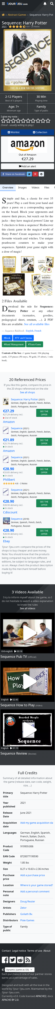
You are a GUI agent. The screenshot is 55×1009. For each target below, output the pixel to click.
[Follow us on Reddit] (20, 961)
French (38, 330)
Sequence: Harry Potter (24, 23)
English (29, 330)
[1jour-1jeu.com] (23, 3)
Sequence (16, 428)
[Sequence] (6, 432)
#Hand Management (14, 344)
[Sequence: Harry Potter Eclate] (46, 264)
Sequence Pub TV (13, 656)
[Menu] (3, 3)
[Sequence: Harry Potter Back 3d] (9, 264)
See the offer (44, 413)
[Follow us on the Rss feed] (28, 961)
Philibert (9, 479)
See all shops (27, 392)
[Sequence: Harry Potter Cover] (27, 264)
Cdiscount (10, 512)
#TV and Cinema (23, 337)
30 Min (41, 97)
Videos (35, 187)
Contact (6, 950)
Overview (7, 187)
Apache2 (41, 996)
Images (22, 187)
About (46, 950)
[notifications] (45, 3)
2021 (4, 26)
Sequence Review (13, 753)
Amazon (9, 422)
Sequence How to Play (17, 705)
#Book (7, 337)
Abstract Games (17, 14)
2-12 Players (13, 97)
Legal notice (19, 950)
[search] (51, 3)
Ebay (6, 541)
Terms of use (34, 950)
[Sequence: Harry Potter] (27, 60)
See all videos (27, 608)
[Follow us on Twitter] (12, 961)
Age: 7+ (14, 106)
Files (46, 187)
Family (41, 106)
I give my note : (9, 116)
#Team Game (34, 344)
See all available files (36, 324)
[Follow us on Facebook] (5, 961)
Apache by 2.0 (10, 999)
